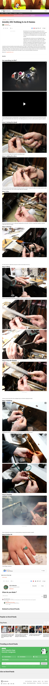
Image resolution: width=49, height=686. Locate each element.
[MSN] (11, 683)
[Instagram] (3, 683)
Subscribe (44, 663)
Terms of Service (45, 683)
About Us (39, 681)
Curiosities (4, 19)
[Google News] (13, 683)
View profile (34, 585)
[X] (6, 683)
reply (9, 604)
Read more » (11, 588)
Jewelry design (4, 577)
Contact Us (46, 681)
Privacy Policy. (4, 666)
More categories (5, 659)
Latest (10, 13)
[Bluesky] (8, 683)
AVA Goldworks (6, 24)
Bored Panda (4, 681)
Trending (6, 13)
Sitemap (24, 683)
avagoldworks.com (9, 52)
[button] (45, 623)
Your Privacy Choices (28, 681)
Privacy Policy (39, 683)
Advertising (35, 681)
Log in (46, 10)
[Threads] (10, 683)
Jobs (42, 681)
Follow (42, 585)
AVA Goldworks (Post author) (10, 602)
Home (2, 13)
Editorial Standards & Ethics (31, 683)
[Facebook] (1, 683)
